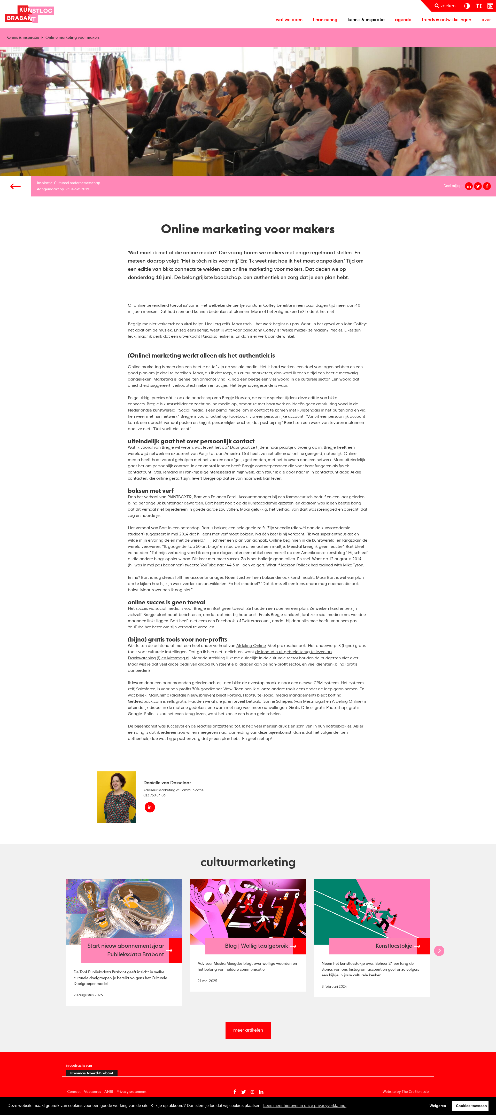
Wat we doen (289, 20)
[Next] (439, 951)
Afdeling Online (251, 646)
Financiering (325, 20)
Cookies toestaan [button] (471, 1106)
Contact (74, 1092)
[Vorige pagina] (15, 186)
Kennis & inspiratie (366, 20)
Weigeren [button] (438, 1106)
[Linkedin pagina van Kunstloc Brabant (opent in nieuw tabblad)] (261, 1092)
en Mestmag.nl (174, 658)
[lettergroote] (478, 6)
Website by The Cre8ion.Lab (406, 1092)
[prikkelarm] (490, 6)
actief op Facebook (229, 417)
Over (486, 20)
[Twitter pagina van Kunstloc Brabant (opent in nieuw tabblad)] (243, 1092)
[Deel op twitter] (478, 186)
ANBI (108, 1092)
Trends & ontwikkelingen (446, 20)
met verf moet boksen (232, 534)
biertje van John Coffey (254, 306)
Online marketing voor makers (72, 37)
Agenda (403, 20)
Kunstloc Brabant (29, 14)
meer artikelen (248, 1030)
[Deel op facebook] (487, 186)
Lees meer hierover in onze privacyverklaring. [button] (304, 1105)
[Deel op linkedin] (469, 186)
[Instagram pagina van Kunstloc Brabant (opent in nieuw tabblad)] (252, 1092)
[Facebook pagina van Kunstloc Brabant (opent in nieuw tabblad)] (235, 1092)
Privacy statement (131, 1092)
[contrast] (467, 6)
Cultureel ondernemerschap (77, 183)
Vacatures (92, 1092)
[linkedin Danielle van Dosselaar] (150, 807)
